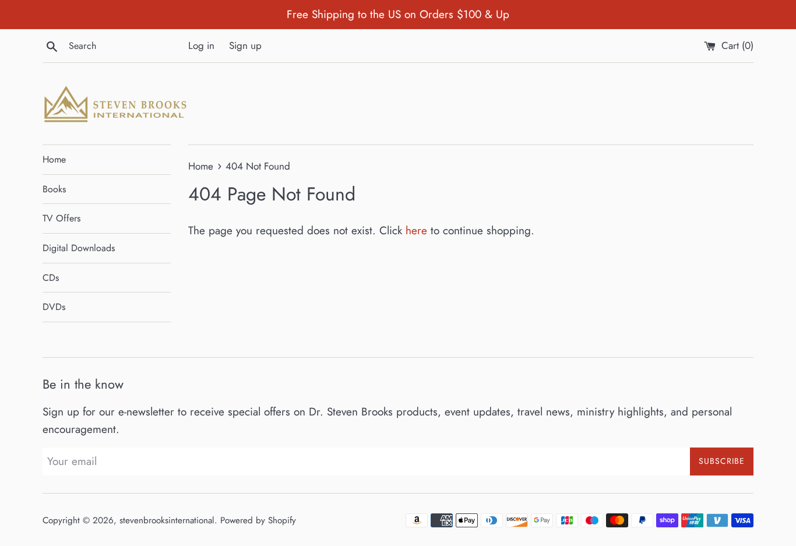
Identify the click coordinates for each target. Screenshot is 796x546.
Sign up (245, 45)
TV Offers (61, 218)
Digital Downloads (79, 248)
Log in (201, 45)
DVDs (54, 306)
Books (54, 189)
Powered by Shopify (258, 520)
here (416, 230)
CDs (51, 277)
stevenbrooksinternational (166, 520)
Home (54, 159)
